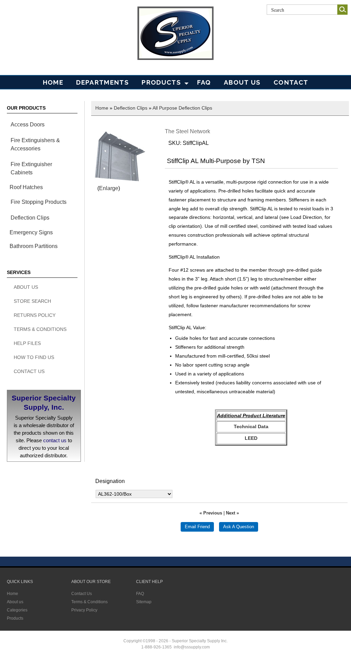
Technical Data (251, 426)
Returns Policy (35, 315)
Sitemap (144, 601)
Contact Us (29, 371)
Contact (291, 82)
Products (15, 618)
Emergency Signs (31, 232)
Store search (32, 301)
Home (53, 82)
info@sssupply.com (192, 647)
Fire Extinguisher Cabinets (31, 168)
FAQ (204, 82)
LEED (251, 438)
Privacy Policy (84, 610)
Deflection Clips (30, 218)
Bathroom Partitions (34, 246)
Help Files (27, 343)
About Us (242, 82)
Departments (102, 82)
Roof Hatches (26, 187)
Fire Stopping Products (38, 202)
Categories (17, 610)
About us (15, 601)
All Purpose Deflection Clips (182, 108)
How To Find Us (34, 357)
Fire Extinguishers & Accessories (35, 144)
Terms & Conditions (40, 329)
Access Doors (28, 124)
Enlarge (108, 188)
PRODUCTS (161, 82)
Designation (110, 481)
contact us (54, 440)
